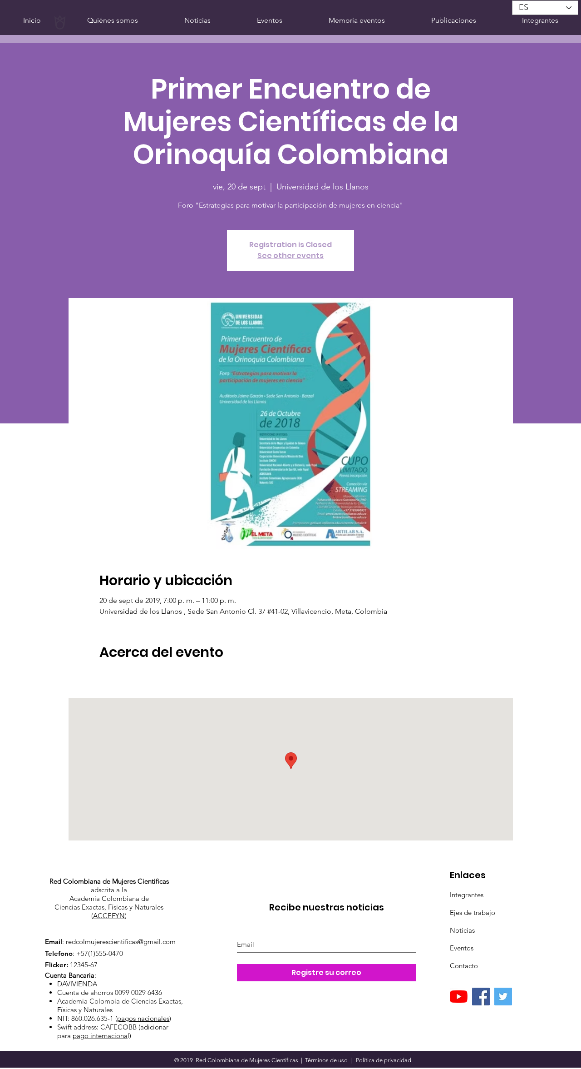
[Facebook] (481, 996)
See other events (290, 255)
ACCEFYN (109, 915)
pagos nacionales (143, 1018)
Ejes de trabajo (472, 912)
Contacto (464, 965)
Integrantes (466, 894)
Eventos (461, 948)
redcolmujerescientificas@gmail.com (121, 941)
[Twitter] (503, 996)
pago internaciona (100, 1035)
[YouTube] (459, 996)
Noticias (462, 930)
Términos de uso (326, 1060)
